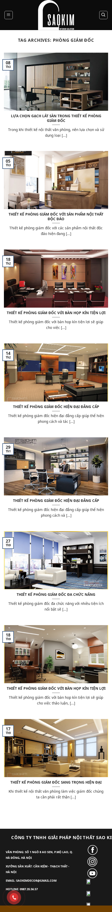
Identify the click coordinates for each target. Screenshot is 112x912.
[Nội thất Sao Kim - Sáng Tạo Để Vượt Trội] (56, 15)
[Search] (103, 15)
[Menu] (8, 15)
